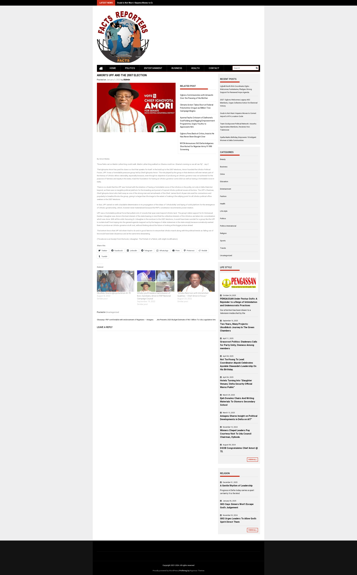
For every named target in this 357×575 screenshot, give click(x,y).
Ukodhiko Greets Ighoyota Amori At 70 (114, 293)
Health (195, 68)
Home (113, 68)
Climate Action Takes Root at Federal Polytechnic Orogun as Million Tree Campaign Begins (196, 108)
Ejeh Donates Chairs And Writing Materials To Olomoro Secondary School (237, 401)
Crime (222, 174)
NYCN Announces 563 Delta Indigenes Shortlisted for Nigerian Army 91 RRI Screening (197, 146)
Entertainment (153, 68)
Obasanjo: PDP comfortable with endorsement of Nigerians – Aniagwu (125, 320)
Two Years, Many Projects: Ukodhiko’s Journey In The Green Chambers (237, 327)
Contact (214, 68)
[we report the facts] (101, 68)
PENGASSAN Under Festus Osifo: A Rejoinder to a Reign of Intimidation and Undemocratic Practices (238, 302)
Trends (223, 248)
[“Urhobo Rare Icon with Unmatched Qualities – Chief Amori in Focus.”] (196, 281)
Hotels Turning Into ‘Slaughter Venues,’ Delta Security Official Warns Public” (236, 384)
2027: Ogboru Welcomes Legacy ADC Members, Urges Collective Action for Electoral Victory (238, 103)
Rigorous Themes (197, 571)
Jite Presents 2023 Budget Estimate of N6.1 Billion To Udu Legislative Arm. (186, 320)
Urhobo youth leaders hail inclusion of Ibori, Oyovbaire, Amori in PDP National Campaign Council (154, 296)
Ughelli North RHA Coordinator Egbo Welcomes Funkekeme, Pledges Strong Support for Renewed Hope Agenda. (236, 89)
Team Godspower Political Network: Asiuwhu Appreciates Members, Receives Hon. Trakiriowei (238, 127)
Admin (126, 79)
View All (252, 459)
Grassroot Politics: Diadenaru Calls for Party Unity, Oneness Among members (238, 345)
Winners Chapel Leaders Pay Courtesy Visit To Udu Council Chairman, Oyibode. (235, 433)
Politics (130, 68)
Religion (223, 233)
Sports (223, 241)
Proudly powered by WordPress (165, 571)
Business (177, 68)
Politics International (228, 226)
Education (224, 181)
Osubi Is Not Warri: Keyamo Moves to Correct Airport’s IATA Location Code (150, 3)
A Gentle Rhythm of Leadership (236, 485)
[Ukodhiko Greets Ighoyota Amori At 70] (115, 281)
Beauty (222, 159)
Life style (223, 211)
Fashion (223, 196)
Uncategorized (112, 312)
